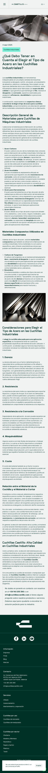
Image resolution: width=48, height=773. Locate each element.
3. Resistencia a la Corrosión (18, 411)
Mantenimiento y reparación (13, 706)
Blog (5, 659)
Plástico (6, 748)
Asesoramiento (9, 703)
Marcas (6, 662)
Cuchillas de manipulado (12, 722)
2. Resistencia (10, 386)
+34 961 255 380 (9, 683)
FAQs (5, 656)
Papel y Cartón (8, 745)
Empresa (6, 653)
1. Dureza (7, 357)
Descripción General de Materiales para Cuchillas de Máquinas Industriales (21, 118)
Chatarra (6, 735)
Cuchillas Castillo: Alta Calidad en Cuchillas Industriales (22, 544)
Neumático (7, 742)
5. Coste (7, 461)
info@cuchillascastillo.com (13, 686)
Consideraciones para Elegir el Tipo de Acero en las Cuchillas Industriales (22, 331)
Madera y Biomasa (10, 738)
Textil (5, 752)
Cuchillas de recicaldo (11, 719)
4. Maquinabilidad (12, 436)
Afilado (5, 700)
